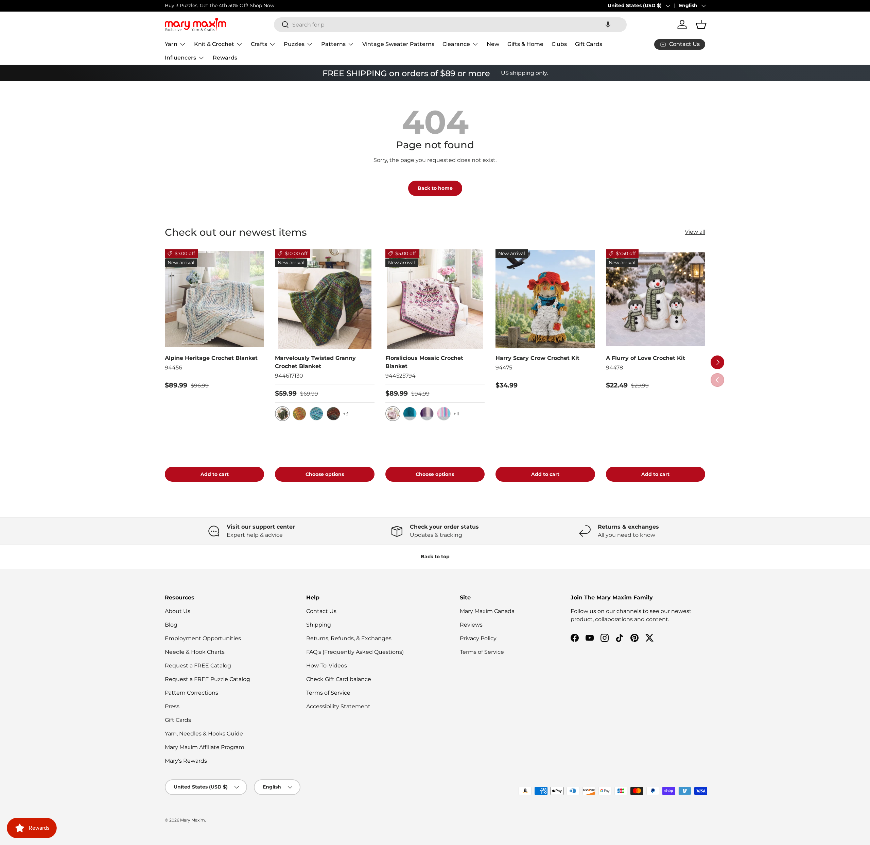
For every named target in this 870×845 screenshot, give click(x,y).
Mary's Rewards (186, 761)
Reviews (471, 625)
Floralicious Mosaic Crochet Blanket (424, 362)
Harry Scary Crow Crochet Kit (537, 358)
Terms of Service (328, 693)
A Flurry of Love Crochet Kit (645, 358)
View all (695, 232)
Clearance (456, 44)
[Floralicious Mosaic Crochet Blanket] (435, 299)
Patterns (333, 44)
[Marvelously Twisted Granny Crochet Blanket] (324, 299)
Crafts (259, 44)
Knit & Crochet (214, 44)
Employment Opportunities (203, 638)
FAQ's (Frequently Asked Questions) (355, 652)
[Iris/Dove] (427, 413)
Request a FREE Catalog (198, 665)
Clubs (559, 44)
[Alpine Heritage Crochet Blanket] (214, 299)
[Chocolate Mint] (333, 413)
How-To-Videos (326, 665)
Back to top (435, 556)
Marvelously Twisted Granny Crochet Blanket (315, 362)
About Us (177, 611)
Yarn (171, 44)
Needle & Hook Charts (195, 652)
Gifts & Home (525, 44)
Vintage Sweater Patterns (398, 44)
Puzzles (294, 44)
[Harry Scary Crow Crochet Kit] (545, 299)
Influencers (180, 57)
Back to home (435, 188)
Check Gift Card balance (338, 679)
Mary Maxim (192, 820)
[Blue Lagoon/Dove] (410, 413)
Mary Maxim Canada (487, 611)
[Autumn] (299, 413)
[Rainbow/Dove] (444, 413)
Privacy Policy (478, 638)
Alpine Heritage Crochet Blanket (211, 358)
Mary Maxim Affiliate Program (204, 747)
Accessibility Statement (338, 706)
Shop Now (262, 5)
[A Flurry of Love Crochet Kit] (655, 299)
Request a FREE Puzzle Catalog (207, 679)
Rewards (225, 57)
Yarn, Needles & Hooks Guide (204, 733)
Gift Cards (588, 44)
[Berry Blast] (316, 413)
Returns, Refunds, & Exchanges (349, 638)
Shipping (318, 625)
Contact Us (321, 611)
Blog (171, 625)
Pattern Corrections (191, 693)
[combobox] (450, 24)
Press (172, 706)
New (493, 44)
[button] (607, 24)
